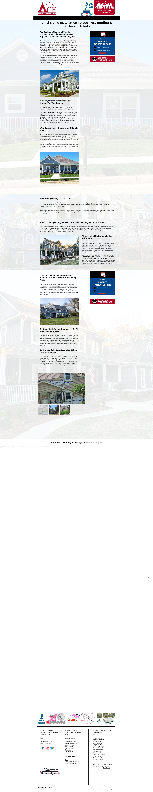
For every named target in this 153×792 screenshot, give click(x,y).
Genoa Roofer (97, 751)
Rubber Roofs (69, 752)
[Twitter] (90, 14)
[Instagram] (84, 14)
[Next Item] (82, 388)
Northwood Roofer (98, 740)
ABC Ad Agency (111, 789)
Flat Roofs (68, 750)
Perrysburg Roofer (98, 746)
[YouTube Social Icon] (87, 14)
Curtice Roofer (97, 753)
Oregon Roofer (97, 745)
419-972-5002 (48, 741)
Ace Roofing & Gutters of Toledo (51, 789)
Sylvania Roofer (97, 743)
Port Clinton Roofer (99, 754)
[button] (37, 18)
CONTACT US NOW (104, 7)
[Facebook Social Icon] (82, 14)
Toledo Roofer (97, 741)
